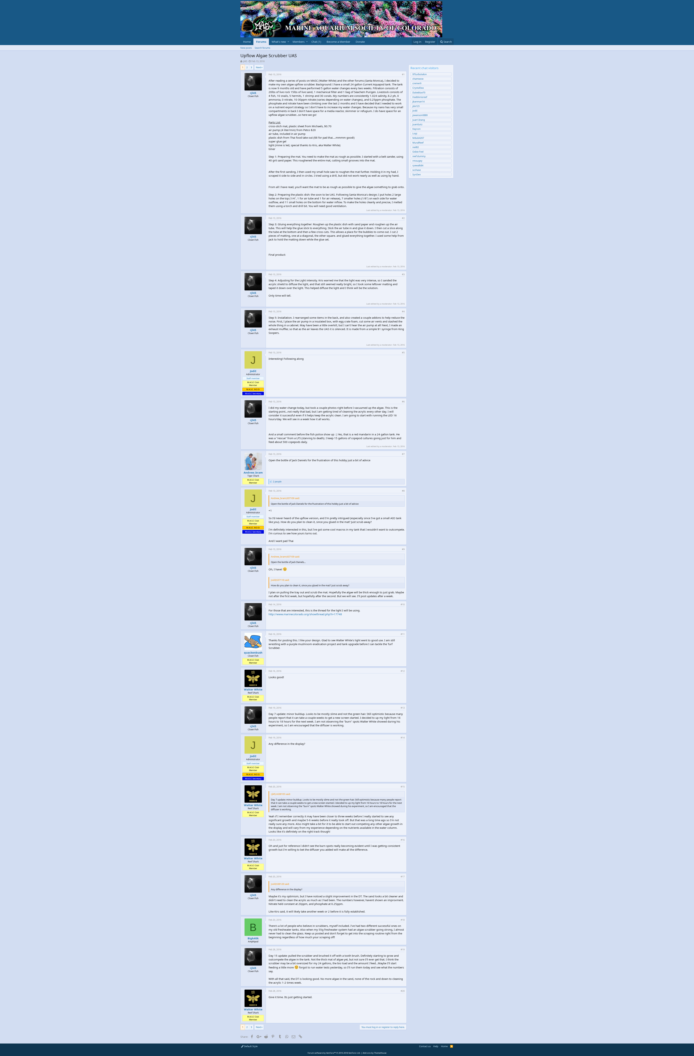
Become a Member (338, 41)
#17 (403, 876)
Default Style (250, 1046)
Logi (414, 133)
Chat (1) (316, 41)
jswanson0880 (420, 115)
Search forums (262, 47)
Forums (261, 41)
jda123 (415, 106)
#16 (403, 839)
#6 (403, 401)
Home (247, 41)
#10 (403, 604)
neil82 (415, 147)
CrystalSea (418, 87)
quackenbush (253, 652)
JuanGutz (417, 124)
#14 (403, 737)
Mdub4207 (418, 138)
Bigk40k (253, 938)
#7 (403, 454)
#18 (403, 919)
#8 (403, 490)
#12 (403, 671)
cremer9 (416, 83)
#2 (403, 218)
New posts (246, 47)
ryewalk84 (417, 165)
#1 (403, 74)
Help (435, 1046)
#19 (403, 949)
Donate (360, 41)
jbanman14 (418, 101)
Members (299, 41)
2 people (277, 481)
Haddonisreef (419, 97)
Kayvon (416, 128)
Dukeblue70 (418, 92)
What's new (279, 41)
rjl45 (245, 61)
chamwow (417, 78)
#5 (403, 352)
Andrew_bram (253, 472)
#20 (403, 990)
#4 (403, 311)
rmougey (417, 160)
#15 (403, 786)
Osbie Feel (417, 151)
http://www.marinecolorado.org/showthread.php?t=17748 (305, 614)
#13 (403, 707)
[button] (288, 41)
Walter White (253, 689)
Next (258, 67)
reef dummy (419, 156)
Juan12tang (418, 119)
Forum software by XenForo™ (334, 1052)
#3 (403, 274)
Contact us (425, 1046)
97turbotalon (419, 74)
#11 (403, 634)
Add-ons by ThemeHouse (374, 1052)
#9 (403, 549)
